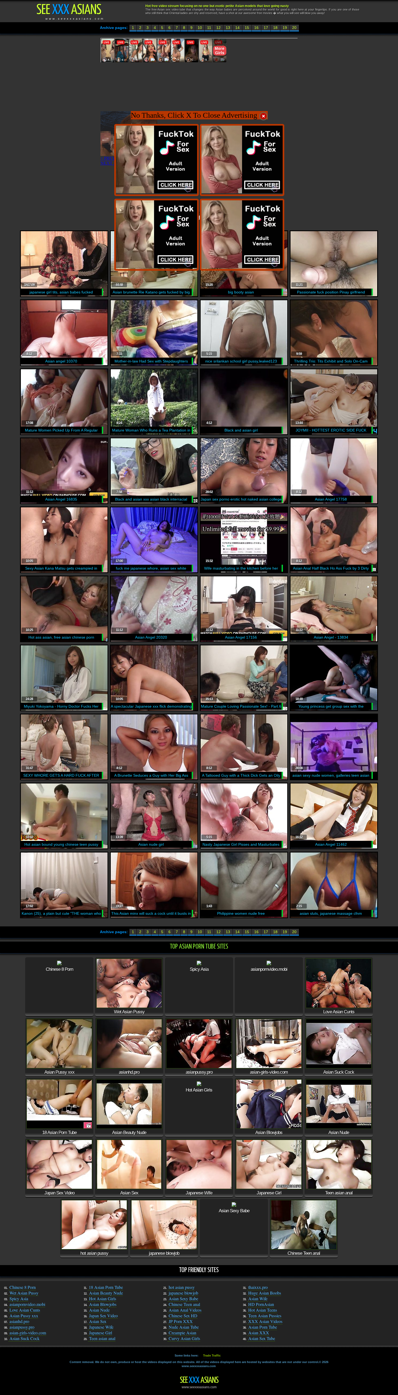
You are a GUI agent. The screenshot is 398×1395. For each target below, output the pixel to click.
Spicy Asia (18, 1298)
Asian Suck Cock (24, 1338)
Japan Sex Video (103, 1315)
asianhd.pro (19, 1321)
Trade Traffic (212, 1355)
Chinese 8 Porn (22, 1287)
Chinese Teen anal (184, 1304)
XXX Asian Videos (265, 1321)
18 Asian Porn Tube (106, 1287)
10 (200, 27)
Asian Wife (257, 1298)
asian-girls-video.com (27, 1332)
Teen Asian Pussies (264, 1315)
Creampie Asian (182, 1332)
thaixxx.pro (258, 1287)
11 (209, 27)
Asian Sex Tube (261, 1338)
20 (294, 27)
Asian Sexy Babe (183, 1298)
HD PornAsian (261, 1304)
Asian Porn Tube (262, 1327)
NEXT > (108, 163)
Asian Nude (99, 1310)
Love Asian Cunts (24, 1310)
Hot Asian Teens (262, 1310)
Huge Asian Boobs (264, 1293)
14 (237, 27)
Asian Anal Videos (185, 1310)
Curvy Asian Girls (184, 1338)
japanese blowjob (183, 1293)
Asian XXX (258, 1332)
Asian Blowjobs (102, 1304)
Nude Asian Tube (184, 1327)
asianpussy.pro (21, 1327)
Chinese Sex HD (183, 1315)
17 (266, 27)
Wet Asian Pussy (23, 1293)
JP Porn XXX (181, 1321)
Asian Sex (97, 1321)
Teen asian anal (102, 1338)
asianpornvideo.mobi (27, 1304)
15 (247, 27)
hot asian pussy (182, 1287)
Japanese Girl (100, 1332)
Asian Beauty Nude (106, 1293)
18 (275, 27)
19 (285, 27)
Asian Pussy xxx (23, 1315)
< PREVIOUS (113, 158)
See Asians (199, 1380)
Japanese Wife (101, 1327)
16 (256, 27)
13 (228, 27)
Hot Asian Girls (102, 1298)
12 (218, 27)
